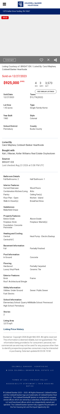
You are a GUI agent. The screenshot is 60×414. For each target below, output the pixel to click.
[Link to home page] (30, 4)
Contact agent (9, 60)
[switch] (41, 60)
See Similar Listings (45, 91)
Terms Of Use (20, 380)
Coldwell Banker (22, 366)
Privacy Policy (39, 380)
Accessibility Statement (21, 383)
